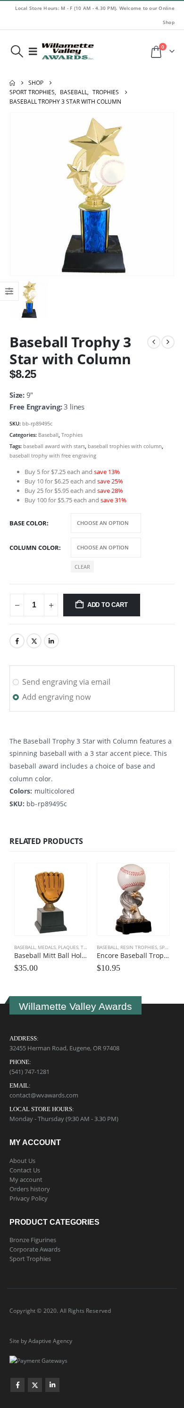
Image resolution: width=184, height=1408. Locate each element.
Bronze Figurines (32, 1240)
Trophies (72, 434)
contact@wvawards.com (43, 1095)
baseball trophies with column (125, 446)
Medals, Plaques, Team (65, 947)
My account (25, 1179)
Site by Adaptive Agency (40, 1340)
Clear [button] (82, 566)
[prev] (153, 342)
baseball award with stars (54, 446)
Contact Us (24, 1170)
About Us (22, 1160)
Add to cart (107, 604)
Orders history (29, 1189)
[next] (168, 342)
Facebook (17, 640)
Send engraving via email (66, 682)
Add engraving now (56, 697)
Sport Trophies (30, 1258)
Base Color (28, 523)
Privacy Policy (28, 1198)
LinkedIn (51, 640)
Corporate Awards (34, 1249)
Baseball (48, 434)
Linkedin (52, 1385)
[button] (16, 51)
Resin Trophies (138, 947)
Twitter (34, 640)
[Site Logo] (68, 51)
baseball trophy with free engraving (52, 455)
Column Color (34, 547)
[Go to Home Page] (12, 83)
